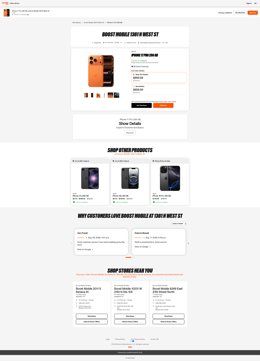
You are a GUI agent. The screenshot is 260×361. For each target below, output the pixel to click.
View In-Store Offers (92, 322)
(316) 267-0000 (84, 303)
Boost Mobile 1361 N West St (94, 22)
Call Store (163, 105)
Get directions (240, 13)
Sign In (249, 3)
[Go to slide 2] (132, 257)
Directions (92, 316)
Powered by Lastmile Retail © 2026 (130, 352)
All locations (77, 22)
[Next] (188, 243)
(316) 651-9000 (122, 303)
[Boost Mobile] (5, 3)
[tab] (130, 358)
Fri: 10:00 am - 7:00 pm (113, 42)
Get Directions (142, 105)
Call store (252, 13)
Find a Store (15, 3)
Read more (130, 133)
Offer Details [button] (130, 358)
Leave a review (178, 223)
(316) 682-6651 (160, 303)
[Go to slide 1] (128, 257)
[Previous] (71, 243)
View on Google (85, 249)
